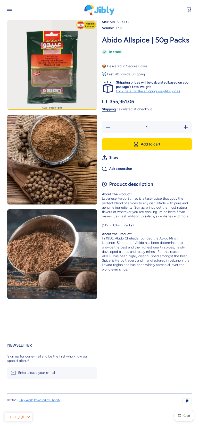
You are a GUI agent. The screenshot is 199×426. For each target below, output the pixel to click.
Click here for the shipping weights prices (148, 91)
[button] (110, 157)
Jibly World (26, 400)
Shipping (109, 109)
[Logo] (99, 10)
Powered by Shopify (47, 400)
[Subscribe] (91, 373)
